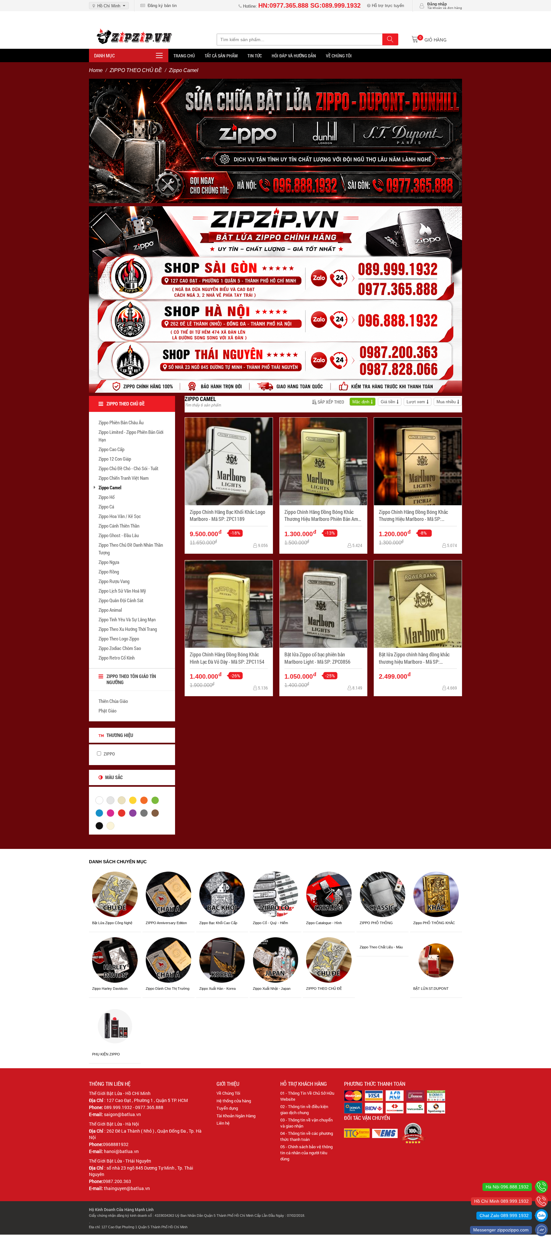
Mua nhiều (446, 401)
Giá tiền (388, 401)
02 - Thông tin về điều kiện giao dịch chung (304, 1109)
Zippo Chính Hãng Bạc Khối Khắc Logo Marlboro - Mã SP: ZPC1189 (227, 515)
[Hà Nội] (541, 1186)
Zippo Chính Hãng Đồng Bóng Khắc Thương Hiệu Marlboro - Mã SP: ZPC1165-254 (413, 515)
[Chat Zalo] (541, 1215)
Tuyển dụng (227, 1108)
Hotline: (301, 6)
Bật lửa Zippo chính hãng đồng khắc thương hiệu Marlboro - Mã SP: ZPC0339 (414, 658)
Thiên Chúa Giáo (113, 701)
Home (96, 70)
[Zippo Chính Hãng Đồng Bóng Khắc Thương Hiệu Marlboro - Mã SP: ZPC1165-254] (418, 461)
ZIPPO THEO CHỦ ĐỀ (136, 70)
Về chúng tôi (339, 56)
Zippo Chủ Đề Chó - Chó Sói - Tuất (128, 468)
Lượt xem (416, 401)
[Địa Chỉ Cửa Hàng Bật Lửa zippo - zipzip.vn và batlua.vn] (275, 299)
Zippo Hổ (106, 497)
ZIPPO (109, 754)
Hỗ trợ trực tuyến (387, 5)
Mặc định (360, 401)
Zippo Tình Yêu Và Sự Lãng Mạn (127, 619)
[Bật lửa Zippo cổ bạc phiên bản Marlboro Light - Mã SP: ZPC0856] (323, 604)
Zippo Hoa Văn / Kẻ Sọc (120, 516)
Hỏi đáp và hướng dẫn (294, 56)
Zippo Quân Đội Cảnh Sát (121, 600)
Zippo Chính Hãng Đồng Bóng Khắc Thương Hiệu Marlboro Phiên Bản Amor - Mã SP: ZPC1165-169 (323, 515)
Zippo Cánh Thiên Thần (119, 525)
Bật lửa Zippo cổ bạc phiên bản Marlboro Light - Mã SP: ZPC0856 (317, 658)
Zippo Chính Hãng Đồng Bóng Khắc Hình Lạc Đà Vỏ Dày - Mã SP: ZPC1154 (227, 658)
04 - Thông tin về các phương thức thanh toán (306, 1136)
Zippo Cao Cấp (111, 449)
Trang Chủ (184, 56)
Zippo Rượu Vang (114, 581)
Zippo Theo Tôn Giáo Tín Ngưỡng (131, 679)
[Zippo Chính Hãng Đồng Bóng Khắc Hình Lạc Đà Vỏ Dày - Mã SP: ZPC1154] (229, 604)
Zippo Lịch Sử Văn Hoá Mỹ (122, 591)
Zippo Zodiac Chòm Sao (120, 648)
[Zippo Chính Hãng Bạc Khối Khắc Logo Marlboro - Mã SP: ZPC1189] (229, 461)
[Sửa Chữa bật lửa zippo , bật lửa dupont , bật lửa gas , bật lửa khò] (275, 140)
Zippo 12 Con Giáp (115, 459)
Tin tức (254, 56)
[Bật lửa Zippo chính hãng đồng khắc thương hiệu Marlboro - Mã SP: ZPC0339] (418, 604)
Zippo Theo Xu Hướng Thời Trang (128, 629)
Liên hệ (223, 1123)
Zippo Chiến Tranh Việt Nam (124, 478)
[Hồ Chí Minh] (541, 1201)
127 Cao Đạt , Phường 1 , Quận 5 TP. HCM (147, 1100)
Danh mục (104, 55)
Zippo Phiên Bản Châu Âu (121, 422)
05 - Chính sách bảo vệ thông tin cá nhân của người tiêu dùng (306, 1152)
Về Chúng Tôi (228, 1093)
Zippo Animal (110, 610)
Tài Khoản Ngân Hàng (236, 1116)
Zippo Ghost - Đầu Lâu (119, 535)
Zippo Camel (110, 487)
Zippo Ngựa (109, 562)
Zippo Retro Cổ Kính (117, 657)
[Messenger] (541, 1229)
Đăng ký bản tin (161, 5)
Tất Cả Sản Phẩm (221, 56)
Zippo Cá (106, 506)
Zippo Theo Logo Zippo (119, 638)
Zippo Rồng (109, 571)
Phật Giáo (107, 710)
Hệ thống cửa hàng (234, 1101)
